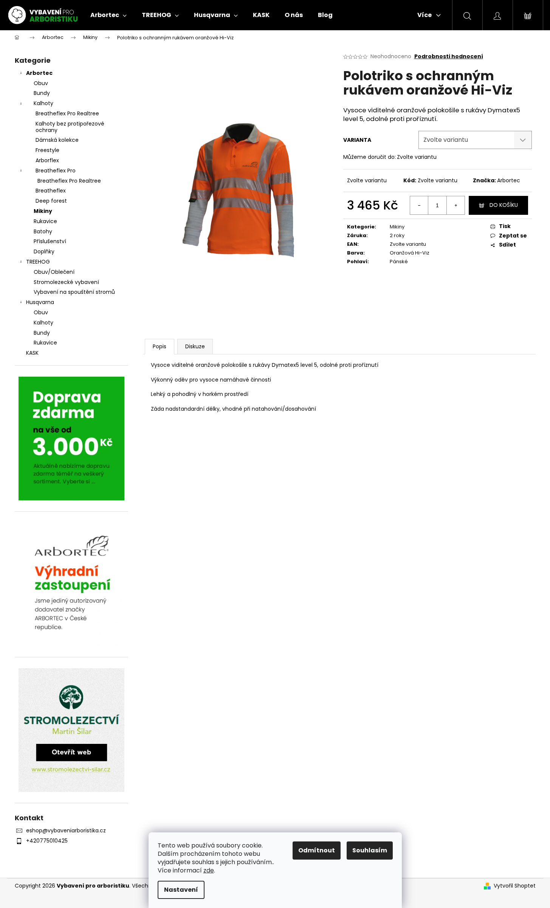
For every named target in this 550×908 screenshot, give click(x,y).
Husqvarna (40, 302)
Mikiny (43, 211)
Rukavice (45, 221)
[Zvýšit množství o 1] (455, 205)
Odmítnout (316, 850)
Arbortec (39, 73)
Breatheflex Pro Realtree (67, 113)
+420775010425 (47, 840)
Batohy (43, 231)
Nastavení (181, 889)
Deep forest (51, 201)
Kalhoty (43, 103)
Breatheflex (51, 190)
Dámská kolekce (57, 140)
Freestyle (47, 150)
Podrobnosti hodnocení (448, 56)
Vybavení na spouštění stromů (74, 292)
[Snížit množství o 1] (419, 205)
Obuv (41, 83)
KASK (32, 353)
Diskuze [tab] (195, 346)
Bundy (42, 93)
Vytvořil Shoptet (515, 885)
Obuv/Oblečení (54, 272)
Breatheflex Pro (56, 170)
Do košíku (504, 205)
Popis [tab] (159, 346)
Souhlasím (369, 850)
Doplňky (44, 251)
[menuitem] (108, 15)
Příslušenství (50, 241)
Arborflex (47, 160)
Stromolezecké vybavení (66, 282)
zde (208, 870)
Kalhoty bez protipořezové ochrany (70, 127)
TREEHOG (38, 261)
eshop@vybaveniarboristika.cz (66, 830)
